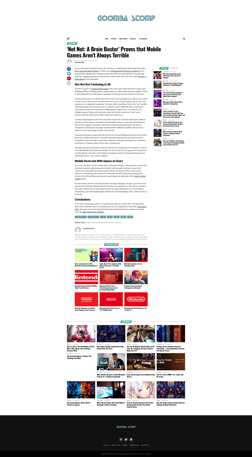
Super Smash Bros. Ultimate (93, 212)
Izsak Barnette (79, 62)
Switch (118, 222)
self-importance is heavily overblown (124, 71)
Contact (124, 445)
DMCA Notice (145, 445)
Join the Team (115, 445)
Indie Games (96, 222)
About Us (106, 445)
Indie (88, 222)
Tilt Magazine (143, 39)
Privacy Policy (134, 445)
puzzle (112, 222)
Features (113, 39)
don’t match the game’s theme (86, 71)
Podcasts (133, 39)
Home (106, 39)
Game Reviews (123, 39)
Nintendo (105, 222)
